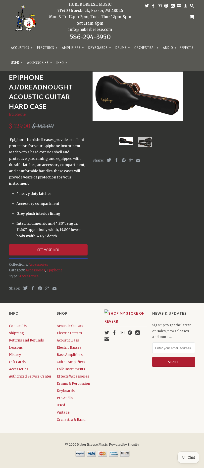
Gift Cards (17, 362)
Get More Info (48, 249)
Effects (187, 47)
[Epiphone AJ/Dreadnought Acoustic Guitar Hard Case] (138, 96)
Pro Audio (65, 398)
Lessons (16, 347)
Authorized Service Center (30, 376)
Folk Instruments (71, 369)
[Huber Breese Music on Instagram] (173, 7)
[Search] (192, 7)
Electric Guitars (69, 333)
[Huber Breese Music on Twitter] (147, 7)
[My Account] (186, 7)
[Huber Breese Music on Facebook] (153, 7)
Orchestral (146, 47)
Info (61, 62)
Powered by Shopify (124, 444)
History (15, 355)
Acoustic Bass (68, 340)
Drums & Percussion (73, 384)
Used (17, 62)
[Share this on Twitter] (24, 288)
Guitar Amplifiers (71, 362)
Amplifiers (73, 47)
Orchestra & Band (71, 420)
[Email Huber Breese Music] (179, 7)
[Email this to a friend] (53, 288)
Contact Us (18, 326)
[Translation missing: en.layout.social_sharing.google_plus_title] (46, 288)
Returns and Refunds (26, 340)
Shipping (16, 333)
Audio (170, 47)
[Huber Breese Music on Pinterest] (166, 7)
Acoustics (22, 47)
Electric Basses (69, 347)
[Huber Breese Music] (24, 19)
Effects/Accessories (73, 376)
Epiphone (17, 114)
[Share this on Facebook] (31, 288)
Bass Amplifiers (70, 355)
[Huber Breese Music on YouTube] (160, 7)
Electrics (47, 47)
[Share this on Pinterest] (39, 288)
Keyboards (99, 47)
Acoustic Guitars (70, 326)
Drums (122, 47)
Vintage (63, 412)
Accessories (39, 62)
